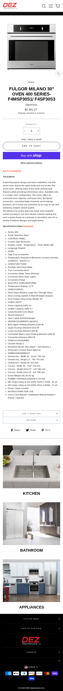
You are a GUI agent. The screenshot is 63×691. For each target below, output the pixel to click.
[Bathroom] (31, 523)
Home (31, 82)
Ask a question (31, 413)
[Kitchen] (31, 466)
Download (28, 226)
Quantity (31, 124)
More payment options (31, 163)
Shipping (21, 113)
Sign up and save (31, 628)
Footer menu (31, 619)
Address (31, 652)
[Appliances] (31, 580)
